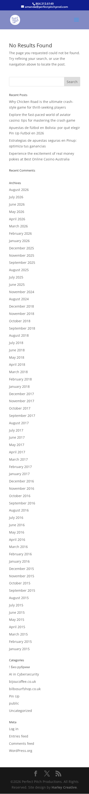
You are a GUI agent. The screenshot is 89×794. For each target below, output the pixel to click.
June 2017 (17, 437)
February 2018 (20, 379)
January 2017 (19, 474)
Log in (14, 729)
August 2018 (19, 335)
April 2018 (17, 364)
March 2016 (18, 546)
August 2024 (19, 299)
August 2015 (19, 598)
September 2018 (22, 328)
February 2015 (20, 641)
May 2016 (16, 532)
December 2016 (21, 481)
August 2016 (19, 510)
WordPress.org (20, 750)
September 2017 (22, 415)
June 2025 (17, 284)
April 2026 (17, 219)
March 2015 (18, 634)
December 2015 (21, 568)
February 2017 (20, 466)
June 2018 (17, 350)
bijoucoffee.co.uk (22, 681)
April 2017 (17, 452)
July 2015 (16, 605)
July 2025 (16, 277)
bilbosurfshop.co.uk (25, 689)
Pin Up (14, 696)
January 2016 (19, 561)
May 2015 (16, 619)
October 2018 (19, 321)
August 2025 (19, 270)
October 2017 (19, 408)
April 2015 (17, 627)
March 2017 (18, 459)
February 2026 (20, 233)
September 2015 (22, 590)
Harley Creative (64, 787)
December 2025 (21, 248)
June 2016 (17, 525)
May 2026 (16, 211)
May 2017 (16, 444)
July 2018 (16, 342)
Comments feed (21, 743)
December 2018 (21, 306)
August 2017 (19, 423)
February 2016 (20, 554)
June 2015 (17, 612)
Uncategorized (20, 710)
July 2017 (16, 430)
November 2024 (21, 292)
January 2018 (19, 386)
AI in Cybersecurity (24, 674)
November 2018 (21, 313)
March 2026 (18, 226)
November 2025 (21, 255)
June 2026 (17, 204)
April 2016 (17, 539)
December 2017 (21, 394)
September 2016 (22, 503)
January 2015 (19, 649)
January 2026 (19, 240)
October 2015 (19, 583)
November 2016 (21, 488)
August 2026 (19, 189)
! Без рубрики (19, 667)
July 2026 (16, 197)
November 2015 (21, 576)
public (14, 703)
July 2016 (16, 517)
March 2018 (18, 372)
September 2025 (22, 262)
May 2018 (16, 357)
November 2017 (21, 401)
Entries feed (18, 736)
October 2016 (19, 496)
